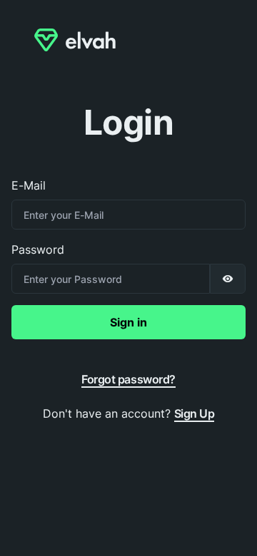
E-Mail (28, 185)
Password (37, 249)
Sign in (128, 322)
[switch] (228, 279)
